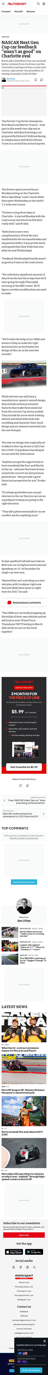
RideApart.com (24, 1299)
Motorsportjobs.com (24, 1287)
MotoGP (19, 11)
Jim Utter (11, 79)
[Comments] (42, 79)
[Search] (38, 3)
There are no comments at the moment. (24, 836)
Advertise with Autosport (24, 1324)
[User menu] (43, 3)
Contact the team (24, 1329)
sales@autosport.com (24, 1333)
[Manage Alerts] (27, 785)
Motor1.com (24, 1282)
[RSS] (34, 1267)
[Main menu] (3, 3)
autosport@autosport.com (24, 1320)
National (31, 11)
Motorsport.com (24, 1291)
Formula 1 (6, 11)
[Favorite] (35, 79)
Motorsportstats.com (24, 1295)
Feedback (24, 1311)
